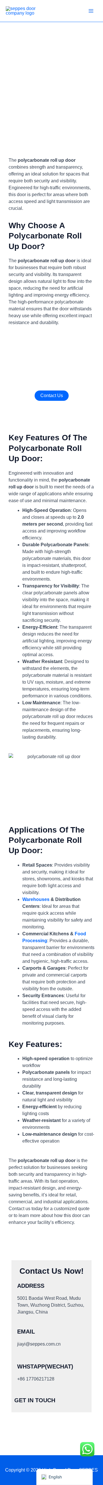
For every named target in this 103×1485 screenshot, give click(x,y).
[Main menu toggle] (91, 11)
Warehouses (35, 899)
